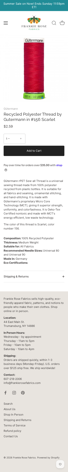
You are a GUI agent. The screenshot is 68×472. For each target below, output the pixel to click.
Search (8, 403)
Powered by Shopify (48, 457)
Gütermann (11, 108)
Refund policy (12, 431)
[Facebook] (5, 392)
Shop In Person (13, 414)
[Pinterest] (23, 392)
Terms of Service (15, 425)
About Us (9, 409)
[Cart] (62, 24)
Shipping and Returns (17, 420)
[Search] (54, 24)
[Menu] (6, 23)
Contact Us (11, 436)
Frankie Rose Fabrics (24, 457)
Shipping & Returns (16, 276)
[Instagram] (14, 392)
